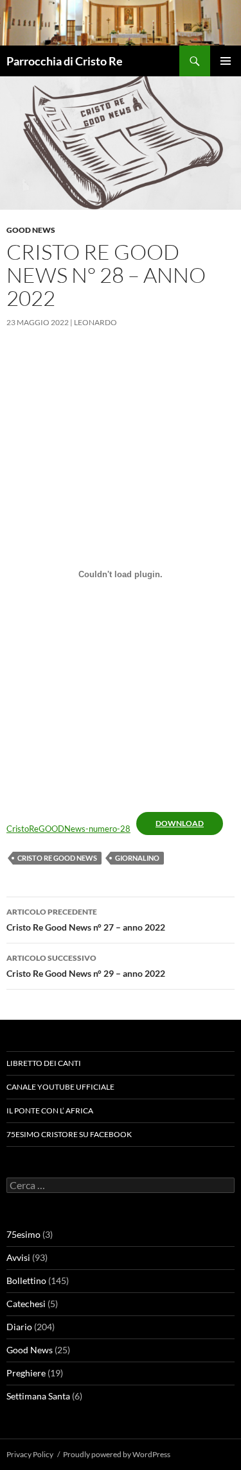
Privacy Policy (29, 1454)
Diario (19, 1326)
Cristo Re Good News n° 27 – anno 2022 (85, 920)
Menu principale (225, 61)
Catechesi (26, 1303)
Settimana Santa (38, 1395)
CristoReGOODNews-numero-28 (68, 829)
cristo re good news (57, 858)
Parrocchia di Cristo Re (64, 61)
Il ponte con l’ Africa (49, 1110)
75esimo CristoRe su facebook (69, 1134)
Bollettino (26, 1280)
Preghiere (26, 1372)
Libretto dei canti (43, 1063)
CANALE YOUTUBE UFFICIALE (60, 1087)
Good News (30, 230)
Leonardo (95, 322)
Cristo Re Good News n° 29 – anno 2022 (85, 966)
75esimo (23, 1234)
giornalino (137, 858)
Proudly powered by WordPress (116, 1454)
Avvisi (18, 1257)
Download (180, 823)
